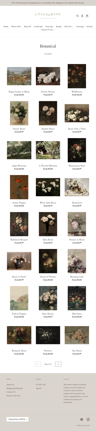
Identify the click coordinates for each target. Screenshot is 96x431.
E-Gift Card (41, 384)
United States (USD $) (17, 419)
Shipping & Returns (14, 388)
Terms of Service (13, 396)
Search (39, 388)
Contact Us (11, 392)
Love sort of (85, 425)
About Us (10, 384)
